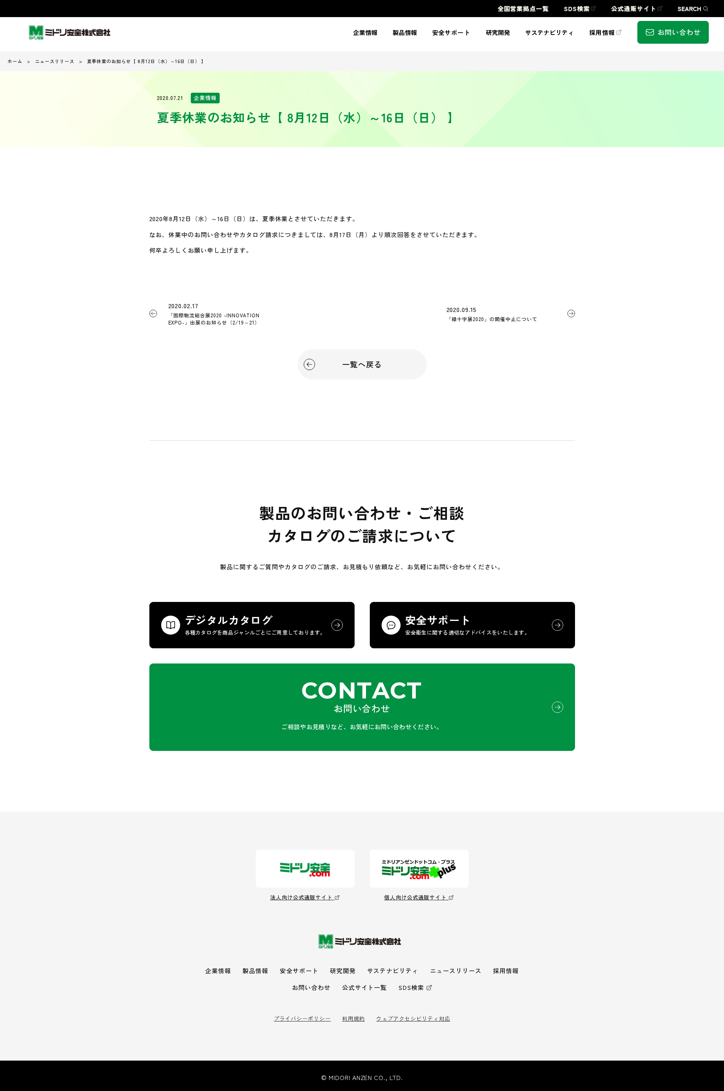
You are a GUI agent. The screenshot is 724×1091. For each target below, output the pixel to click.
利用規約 (353, 1018)
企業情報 (218, 970)
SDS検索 (411, 987)
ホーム (15, 61)
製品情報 (255, 970)
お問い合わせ (311, 987)
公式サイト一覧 (364, 987)
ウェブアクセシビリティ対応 (413, 1018)
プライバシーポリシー (302, 1018)
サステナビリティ (393, 970)
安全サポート (299, 970)
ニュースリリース (54, 61)
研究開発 (343, 970)
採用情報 (506, 970)
